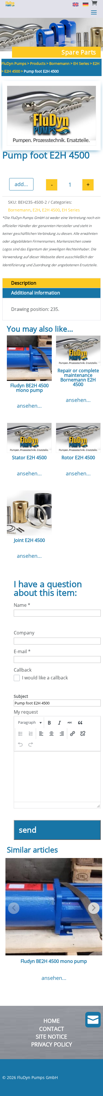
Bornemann (19, 210)
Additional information (35, 293)
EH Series (71, 210)
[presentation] (29, 722)
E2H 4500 (51, 210)
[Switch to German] (83, 4)
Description (23, 283)
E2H (36, 210)
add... (21, 184)
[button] (29, 722)
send (28, 829)
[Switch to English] (73, 4)
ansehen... (29, 405)
